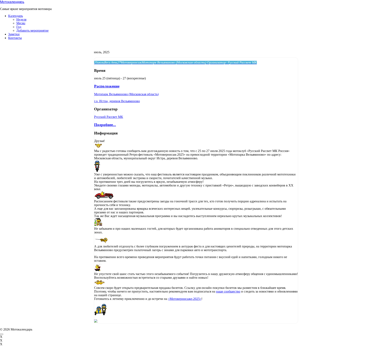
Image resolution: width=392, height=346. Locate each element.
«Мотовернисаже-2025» (184, 299)
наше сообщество (228, 291)
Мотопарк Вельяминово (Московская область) (126, 94)
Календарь (15, 16)
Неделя (21, 19)
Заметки (14, 34)
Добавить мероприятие (32, 30)
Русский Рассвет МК (108, 117)
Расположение (106, 86)
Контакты (15, 38)
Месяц (20, 23)
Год (18, 27)
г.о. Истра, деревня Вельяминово (117, 101)
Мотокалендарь (12, 2)
